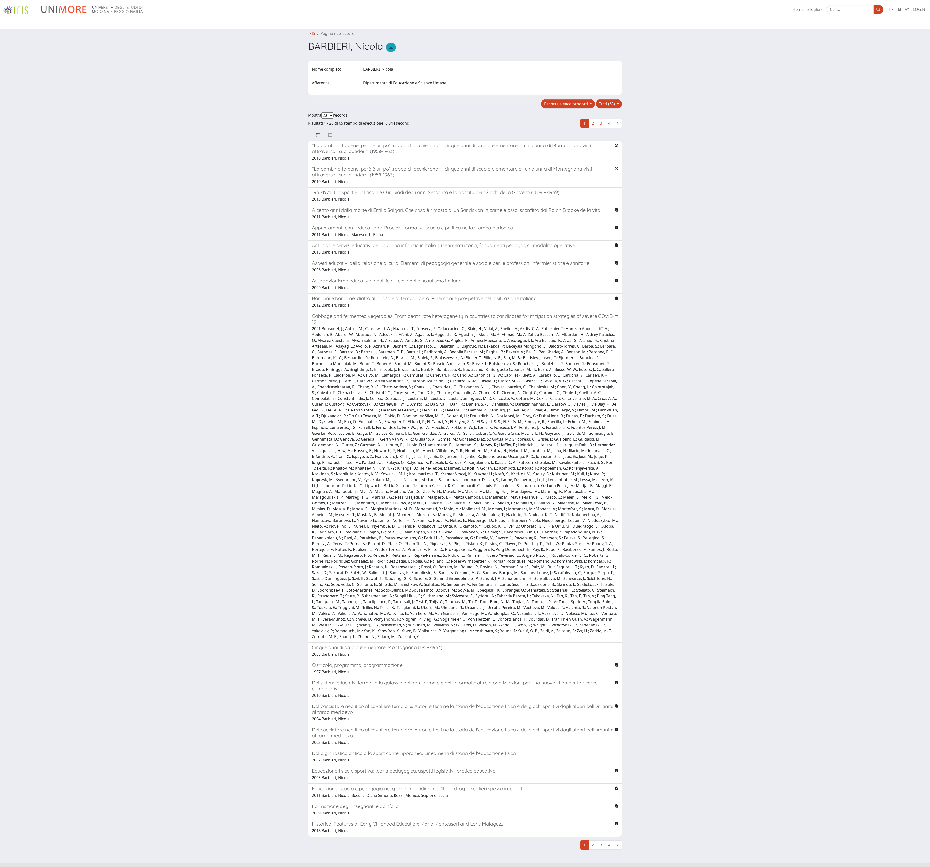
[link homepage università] (92, 9)
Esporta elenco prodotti (566, 103)
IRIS (311, 33)
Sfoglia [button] (813, 9)
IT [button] (889, 9)
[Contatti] (907, 9)
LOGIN (919, 9)
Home (798, 9)
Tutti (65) (607, 103)
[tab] (318, 135)
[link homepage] (17, 9)
